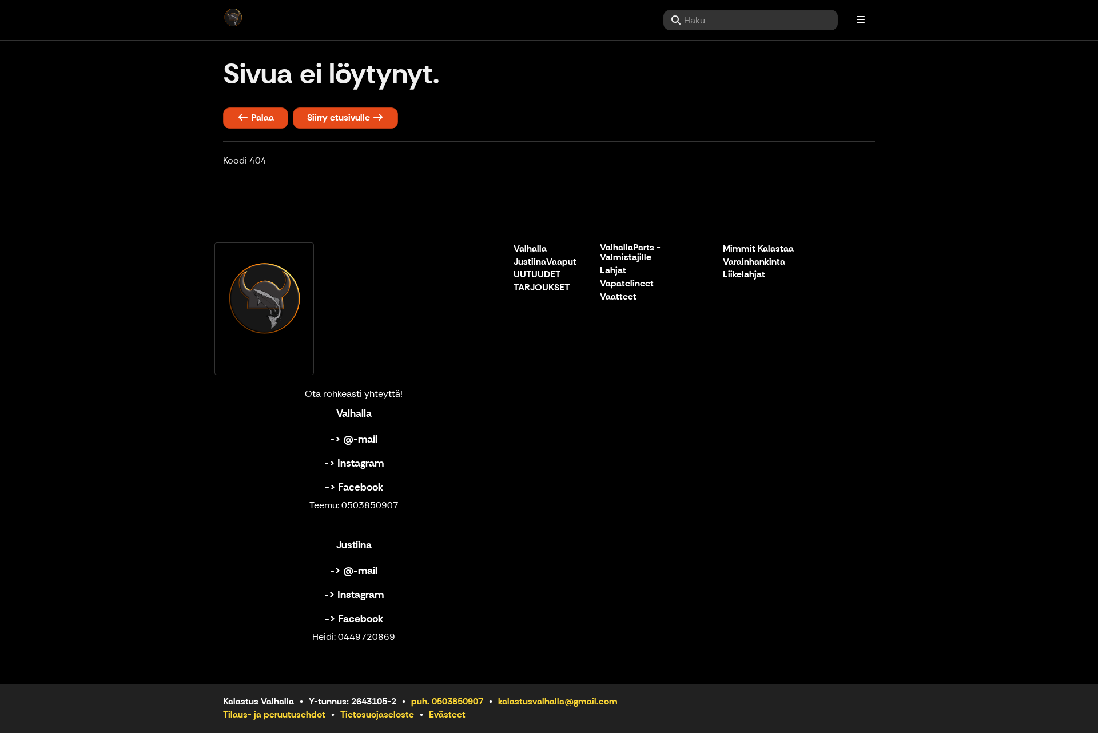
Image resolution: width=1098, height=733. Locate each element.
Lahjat (613, 270)
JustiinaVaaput (545, 262)
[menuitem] (750, 20)
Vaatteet (618, 297)
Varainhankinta (754, 262)
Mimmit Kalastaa (758, 249)
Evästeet (447, 714)
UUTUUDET (537, 274)
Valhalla (530, 249)
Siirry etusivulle (339, 117)
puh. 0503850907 (447, 701)
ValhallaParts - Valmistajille (630, 253)
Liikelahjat (744, 274)
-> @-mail (353, 439)
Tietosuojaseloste (377, 714)
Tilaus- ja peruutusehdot (274, 714)
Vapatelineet (627, 283)
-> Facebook (354, 487)
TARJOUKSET (542, 287)
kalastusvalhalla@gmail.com (558, 701)
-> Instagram (354, 463)
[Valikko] (860, 20)
